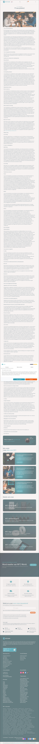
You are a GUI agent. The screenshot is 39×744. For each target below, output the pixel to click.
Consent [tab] (7, 367)
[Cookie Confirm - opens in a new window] (33, 364)
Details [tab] (32, 367)
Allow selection (19, 379)
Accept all (31, 379)
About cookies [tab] (19, 367)
